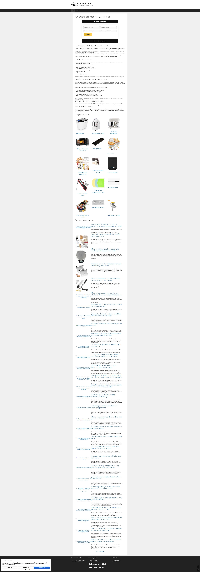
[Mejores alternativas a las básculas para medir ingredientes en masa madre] (83, 256)
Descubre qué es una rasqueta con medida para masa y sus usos (106, 305)
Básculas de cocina (113, 172)
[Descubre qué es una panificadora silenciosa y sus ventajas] (83, 397)
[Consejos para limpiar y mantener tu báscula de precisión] (83, 408)
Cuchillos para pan (113, 187)
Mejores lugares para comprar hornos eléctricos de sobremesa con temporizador (106, 294)
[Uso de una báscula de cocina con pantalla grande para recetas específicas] (83, 543)
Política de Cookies (96, 567)
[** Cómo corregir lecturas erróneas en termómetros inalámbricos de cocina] (83, 357)
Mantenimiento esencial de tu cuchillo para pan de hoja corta (106, 418)
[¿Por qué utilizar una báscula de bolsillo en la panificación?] (83, 479)
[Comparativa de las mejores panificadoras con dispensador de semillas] (83, 337)
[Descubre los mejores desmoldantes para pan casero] (83, 458)
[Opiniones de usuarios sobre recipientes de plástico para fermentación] (83, 520)
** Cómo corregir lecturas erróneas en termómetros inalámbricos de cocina (105, 355)
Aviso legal (93, 561)
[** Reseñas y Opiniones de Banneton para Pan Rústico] (83, 347)
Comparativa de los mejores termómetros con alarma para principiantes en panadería (106, 376)
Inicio (73, 10)
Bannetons (111, 153)
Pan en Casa (84, 3)
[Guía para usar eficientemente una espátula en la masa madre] (83, 429)
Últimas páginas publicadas (100, 41)
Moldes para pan (96, 149)
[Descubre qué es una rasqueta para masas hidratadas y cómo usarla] (83, 271)
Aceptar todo (42, 567)
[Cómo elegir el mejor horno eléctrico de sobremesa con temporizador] (83, 490)
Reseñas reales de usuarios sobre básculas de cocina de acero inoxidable (106, 386)
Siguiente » (102, 551)
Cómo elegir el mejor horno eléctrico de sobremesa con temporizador (105, 488)
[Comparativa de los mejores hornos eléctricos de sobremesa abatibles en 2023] (83, 227)
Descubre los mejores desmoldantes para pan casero (106, 457)
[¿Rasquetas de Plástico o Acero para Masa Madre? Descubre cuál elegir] (83, 317)
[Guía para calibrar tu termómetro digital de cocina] (83, 326)
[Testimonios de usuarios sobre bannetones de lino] (83, 439)
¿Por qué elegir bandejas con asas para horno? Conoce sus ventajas (105, 447)
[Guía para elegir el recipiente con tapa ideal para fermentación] (83, 500)
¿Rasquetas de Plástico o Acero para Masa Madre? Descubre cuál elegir (106, 315)
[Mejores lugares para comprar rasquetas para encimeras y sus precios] (83, 285)
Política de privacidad (97, 564)
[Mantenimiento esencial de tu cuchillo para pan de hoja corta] (83, 419)
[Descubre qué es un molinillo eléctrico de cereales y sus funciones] (83, 510)
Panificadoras (80, 133)
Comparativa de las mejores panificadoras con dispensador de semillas (106, 334)
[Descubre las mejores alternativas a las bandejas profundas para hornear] (83, 468)
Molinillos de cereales (114, 215)
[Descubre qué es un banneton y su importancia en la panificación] (83, 368)
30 (99, 551)
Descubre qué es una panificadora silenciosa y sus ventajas (103, 396)
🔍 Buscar (88, 34)
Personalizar (9, 567)
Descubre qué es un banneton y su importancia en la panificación (103, 366)
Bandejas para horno (98, 207)
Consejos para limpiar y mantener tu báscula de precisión (104, 407)
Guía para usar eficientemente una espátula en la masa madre (106, 428)
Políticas (77, 10)
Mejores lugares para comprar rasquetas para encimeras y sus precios (105, 279)
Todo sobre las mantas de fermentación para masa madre (105, 235)
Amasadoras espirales (98, 133)
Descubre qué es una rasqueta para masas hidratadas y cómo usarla (106, 265)
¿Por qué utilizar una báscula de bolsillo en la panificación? (106, 478)
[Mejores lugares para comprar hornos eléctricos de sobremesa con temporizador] (83, 296)
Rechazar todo (26, 567)
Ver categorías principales (100, 21)
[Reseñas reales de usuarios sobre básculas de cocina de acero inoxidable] (83, 388)
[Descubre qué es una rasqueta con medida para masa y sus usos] (83, 306)
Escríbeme (116, 561)
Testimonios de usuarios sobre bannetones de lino (106, 437)
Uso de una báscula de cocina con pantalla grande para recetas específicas (106, 540)
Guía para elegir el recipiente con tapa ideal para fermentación (106, 499)
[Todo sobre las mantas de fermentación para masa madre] (83, 241)
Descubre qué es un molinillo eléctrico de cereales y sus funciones (106, 508)
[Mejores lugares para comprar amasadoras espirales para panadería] (83, 532)
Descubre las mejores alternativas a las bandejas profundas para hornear (105, 467)
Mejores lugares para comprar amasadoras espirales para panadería (106, 529)
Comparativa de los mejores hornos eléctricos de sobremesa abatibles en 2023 (106, 225)
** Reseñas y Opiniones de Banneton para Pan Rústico (106, 345)
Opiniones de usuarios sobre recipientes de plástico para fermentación (106, 518)
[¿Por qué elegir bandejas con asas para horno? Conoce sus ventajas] (83, 448)
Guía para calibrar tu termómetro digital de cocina (106, 325)
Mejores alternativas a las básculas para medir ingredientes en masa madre (105, 250)
